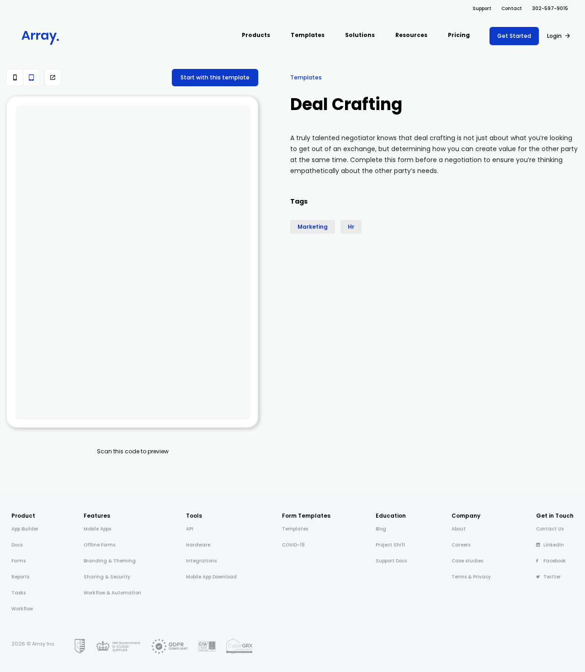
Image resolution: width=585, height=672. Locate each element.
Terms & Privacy (471, 576)
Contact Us (550, 528)
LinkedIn (553, 544)
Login (554, 36)
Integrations (201, 560)
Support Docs (391, 560)
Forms (18, 560)
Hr (351, 227)
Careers (461, 544)
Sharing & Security (107, 576)
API (189, 528)
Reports (20, 576)
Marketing (313, 227)
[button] (255, 35)
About (459, 528)
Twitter (552, 576)
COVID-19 (293, 544)
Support (482, 8)
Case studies (467, 560)
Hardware (198, 544)
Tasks (18, 592)
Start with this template (215, 77)
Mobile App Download (211, 576)
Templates (306, 77)
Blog (381, 528)
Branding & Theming (110, 560)
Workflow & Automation (112, 592)
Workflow (22, 608)
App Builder (24, 528)
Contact (511, 8)
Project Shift (390, 544)
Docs (16, 544)
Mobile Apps (97, 528)
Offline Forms (99, 544)
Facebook (554, 560)
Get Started (514, 36)
